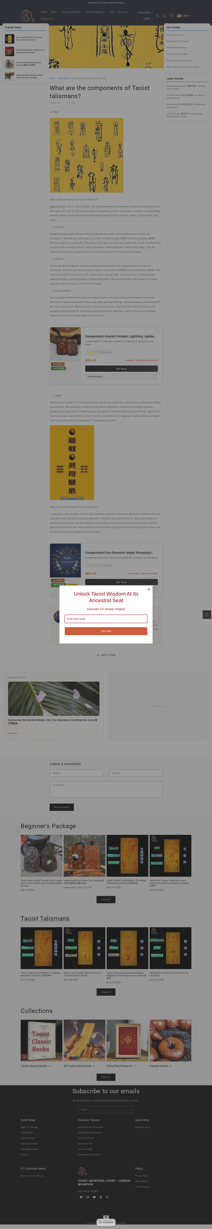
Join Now (106, 631)
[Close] (149, 589)
